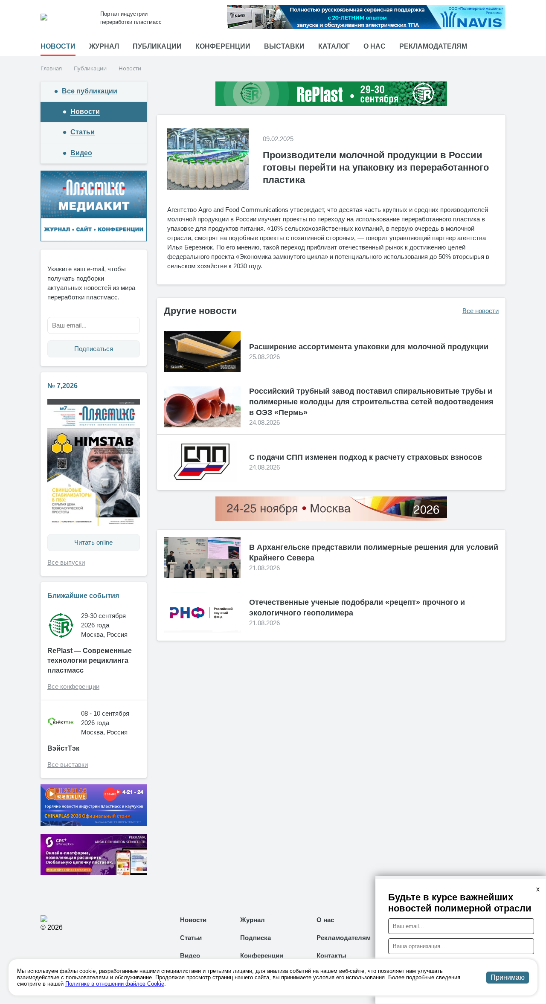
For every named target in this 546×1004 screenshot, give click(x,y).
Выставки (284, 46)
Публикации (157, 46)
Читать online (93, 542)
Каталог (334, 46)
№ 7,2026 (62, 385)
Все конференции (73, 686)
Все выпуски (66, 562)
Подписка (255, 937)
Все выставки (67, 764)
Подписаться (93, 348)
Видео (190, 955)
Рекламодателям (433, 46)
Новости (58, 46)
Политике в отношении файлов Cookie (114, 984)
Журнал (104, 46)
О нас (374, 46)
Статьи (191, 937)
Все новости (480, 310)
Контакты (331, 955)
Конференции (222, 46)
